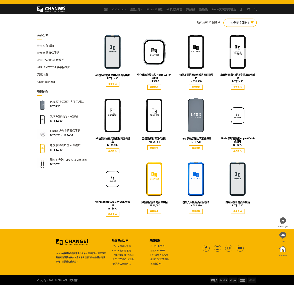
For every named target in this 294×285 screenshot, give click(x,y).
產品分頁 (135, 9)
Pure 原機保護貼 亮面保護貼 (196, 138)
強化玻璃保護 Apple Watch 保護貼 (112, 203)
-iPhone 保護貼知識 (159, 254)
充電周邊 (42, 74)
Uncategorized (46, 81)
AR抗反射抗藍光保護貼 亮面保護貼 (112, 140)
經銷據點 (203, 9)
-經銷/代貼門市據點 (159, 259)
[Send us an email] (228, 248)
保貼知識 (190, 9)
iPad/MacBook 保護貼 (50, 59)
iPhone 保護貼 (45, 45)
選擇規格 (112, 84)
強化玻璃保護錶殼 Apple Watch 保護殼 (154, 76)
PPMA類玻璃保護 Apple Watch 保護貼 (238, 140)
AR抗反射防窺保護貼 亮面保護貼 (112, 75)
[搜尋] (255, 9)
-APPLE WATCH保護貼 (123, 259)
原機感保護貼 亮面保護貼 (154, 202)
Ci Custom (118, 9)
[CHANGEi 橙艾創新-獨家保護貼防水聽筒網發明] (51, 9)
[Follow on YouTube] (240, 248)
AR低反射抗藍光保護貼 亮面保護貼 (196, 76)
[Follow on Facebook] (206, 248)
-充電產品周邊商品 (121, 263)
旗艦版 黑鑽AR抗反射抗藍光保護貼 (237, 76)
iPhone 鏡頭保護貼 (48, 52)
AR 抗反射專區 (174, 9)
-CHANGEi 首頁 (157, 246)
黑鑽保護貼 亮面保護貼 (154, 138)
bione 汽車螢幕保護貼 (224, 9)
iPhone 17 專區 (154, 9)
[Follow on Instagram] (217, 248)
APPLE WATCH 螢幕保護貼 (53, 67)
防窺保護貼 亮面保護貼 (237, 202)
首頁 (106, 9)
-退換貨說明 (155, 263)
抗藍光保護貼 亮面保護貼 (196, 202)
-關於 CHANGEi (157, 250)
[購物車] (248, 9)
